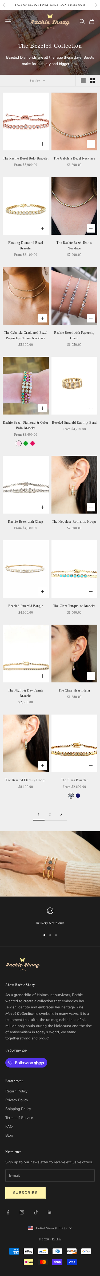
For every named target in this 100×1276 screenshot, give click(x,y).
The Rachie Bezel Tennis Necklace (74, 245)
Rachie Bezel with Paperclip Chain (74, 335)
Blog (9, 1135)
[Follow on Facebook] (8, 1212)
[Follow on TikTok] (35, 1212)
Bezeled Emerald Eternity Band (74, 422)
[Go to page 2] (61, 814)
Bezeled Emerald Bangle (25, 606)
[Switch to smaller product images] (92, 80)
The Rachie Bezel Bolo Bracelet (26, 158)
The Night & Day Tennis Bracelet (25, 693)
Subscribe (25, 1192)
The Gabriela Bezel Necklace (74, 158)
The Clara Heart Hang (74, 690)
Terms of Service (19, 1117)
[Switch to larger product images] (83, 80)
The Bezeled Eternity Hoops (25, 780)
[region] (50, 916)
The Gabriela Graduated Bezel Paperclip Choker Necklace (25, 335)
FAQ (9, 1126)
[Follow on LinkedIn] (49, 1212)
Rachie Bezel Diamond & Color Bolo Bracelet (25, 425)
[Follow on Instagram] (22, 1212)
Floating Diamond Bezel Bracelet (25, 245)
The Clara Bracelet (74, 780)
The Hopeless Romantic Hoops (74, 521)
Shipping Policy (18, 1108)
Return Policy (16, 1091)
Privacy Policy (16, 1100)
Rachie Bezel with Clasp (25, 521)
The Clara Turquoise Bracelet (74, 606)
